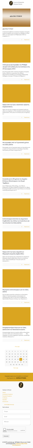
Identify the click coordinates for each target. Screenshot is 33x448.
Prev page (17, 346)
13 (18, 354)
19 (12, 356)
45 (22, 364)
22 (20, 356)
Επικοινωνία (5, 401)
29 (18, 359)
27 (12, 359)
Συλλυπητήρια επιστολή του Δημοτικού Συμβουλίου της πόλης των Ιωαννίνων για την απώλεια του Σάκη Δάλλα (16, 221)
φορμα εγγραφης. (21, 378)
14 (20, 354)
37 (18, 362)
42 (13, 364)
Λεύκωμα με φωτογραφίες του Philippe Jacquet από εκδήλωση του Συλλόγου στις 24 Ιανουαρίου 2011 (16, 67)
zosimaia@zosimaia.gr (9, 404)
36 (15, 362)
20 (15, 356)
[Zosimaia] (16, 3)
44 (19, 364)
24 (26, 356)
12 (15, 354)
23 (23, 356)
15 (23, 354)
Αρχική (4, 392)
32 (26, 359)
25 (6, 359)
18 (9, 356)
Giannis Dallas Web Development (19, 444)
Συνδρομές (5, 397)
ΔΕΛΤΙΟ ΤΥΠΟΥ (8, 29)
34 (9, 362)
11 (12, 354)
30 (20, 359)
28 (15, 359)
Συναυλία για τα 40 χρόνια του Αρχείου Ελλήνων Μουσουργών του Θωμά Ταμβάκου (15, 181)
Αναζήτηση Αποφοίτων (8, 394)
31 (23, 359)
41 (10, 364)
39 (23, 362)
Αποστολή (6, 436)
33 (6, 362)
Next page (16, 367)
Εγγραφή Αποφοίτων (7, 396)
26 (9, 359)
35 (12, 362)
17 (6, 356)
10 (9, 354)
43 (16, 364)
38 (20, 362)
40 (26, 362)
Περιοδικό (5, 399)
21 (18, 356)
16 (26, 354)
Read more (26, 39)
